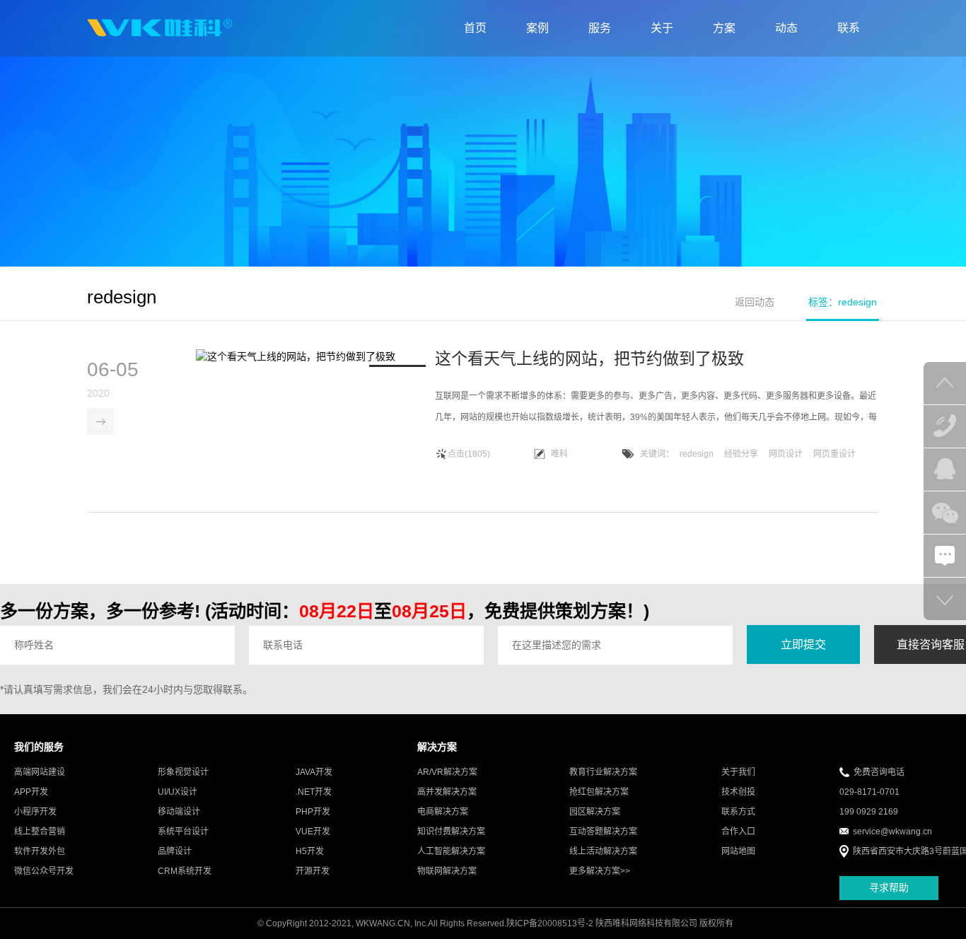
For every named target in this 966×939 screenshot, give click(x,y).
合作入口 (738, 831)
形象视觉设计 (183, 772)
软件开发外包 (39, 851)
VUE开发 (313, 831)
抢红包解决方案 (599, 792)
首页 (475, 28)
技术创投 (738, 792)
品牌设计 (175, 851)
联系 (848, 28)
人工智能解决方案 (451, 851)
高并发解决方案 (447, 792)
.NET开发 (314, 792)
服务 (599, 28)
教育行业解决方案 (603, 772)
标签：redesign (842, 302)
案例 (537, 28)
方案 (724, 28)
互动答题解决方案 (603, 831)
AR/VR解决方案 (447, 772)
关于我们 (738, 772)
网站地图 (738, 851)
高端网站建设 (39, 772)
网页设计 (786, 454)
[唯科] (160, 28)
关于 (662, 28)
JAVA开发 (314, 772)
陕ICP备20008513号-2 (549, 923)
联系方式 (738, 812)
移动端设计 (179, 812)
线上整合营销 (39, 831)
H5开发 (310, 851)
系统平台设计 (183, 831)
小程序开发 (35, 812)
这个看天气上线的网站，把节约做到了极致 (589, 358)
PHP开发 (313, 812)
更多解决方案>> (599, 871)
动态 (786, 28)
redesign (697, 454)
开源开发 (313, 871)
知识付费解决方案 (451, 831)
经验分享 (741, 454)
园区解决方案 (594, 812)
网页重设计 (834, 454)
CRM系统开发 (184, 871)
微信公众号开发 (44, 871)
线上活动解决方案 (603, 851)
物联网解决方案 (447, 871)
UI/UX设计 (177, 792)
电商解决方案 (442, 812)
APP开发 (31, 792)
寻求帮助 (889, 887)
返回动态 (754, 302)
